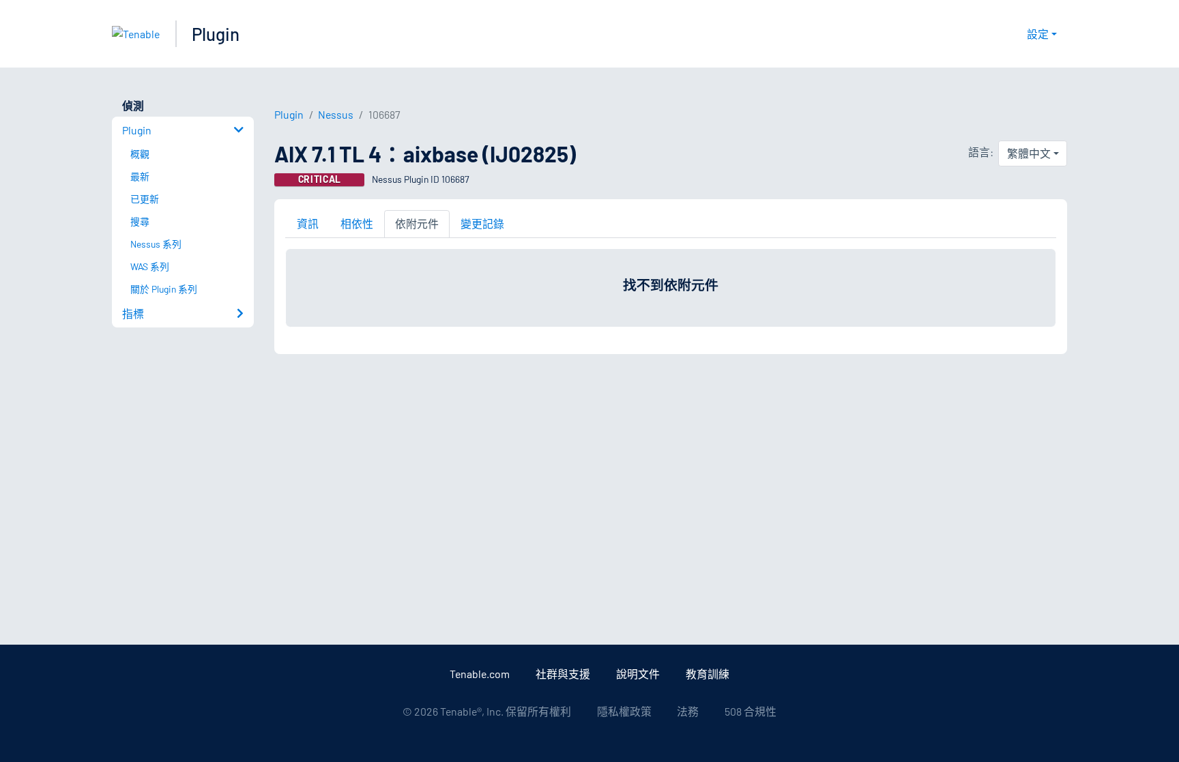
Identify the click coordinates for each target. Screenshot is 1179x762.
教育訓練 (707, 673)
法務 (688, 711)
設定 (1038, 33)
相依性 (356, 223)
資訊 (308, 223)
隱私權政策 (624, 711)
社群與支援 (563, 673)
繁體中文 (1029, 153)
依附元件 (417, 223)
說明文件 (638, 673)
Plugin (215, 33)
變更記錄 (482, 223)
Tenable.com (480, 673)
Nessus (335, 114)
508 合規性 (750, 711)
